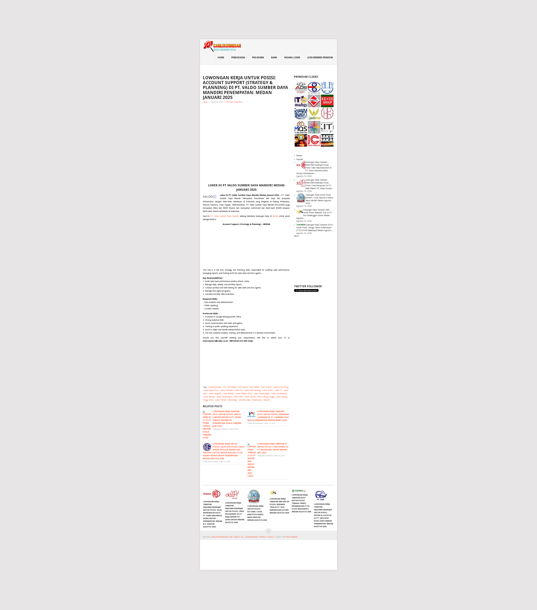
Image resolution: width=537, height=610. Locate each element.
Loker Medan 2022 (244, 393)
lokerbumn (256, 400)
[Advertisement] (84, 19)
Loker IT (278, 390)
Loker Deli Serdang (252, 390)
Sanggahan (251, 537)
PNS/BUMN (258, 57)
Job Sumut (243, 387)
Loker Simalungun (224, 397)
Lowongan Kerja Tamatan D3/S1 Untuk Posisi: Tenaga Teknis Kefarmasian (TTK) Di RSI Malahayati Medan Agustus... (314, 227)
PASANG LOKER (292, 57)
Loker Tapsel (249, 397)
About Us (238, 537)
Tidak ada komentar (220, 429)
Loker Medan (228, 393)
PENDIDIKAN (238, 57)
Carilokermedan (214, 387)
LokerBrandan (244, 400)
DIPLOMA (229, 102)
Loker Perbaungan (261, 393)
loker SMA (238, 397)
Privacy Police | (267, 537)
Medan (275, 216)
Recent (299, 155)
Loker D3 (238, 390)
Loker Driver (267, 390)
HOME (221, 57)
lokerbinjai (232, 400)
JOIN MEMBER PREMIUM (320, 57)
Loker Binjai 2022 (210, 390)
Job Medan (232, 387)
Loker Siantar (209, 397)
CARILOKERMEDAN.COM (221, 537)
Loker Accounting (280, 387)
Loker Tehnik (220, 400)
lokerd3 (266, 400)
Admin (205, 102)
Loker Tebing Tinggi (265, 397)
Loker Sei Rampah (279, 393)
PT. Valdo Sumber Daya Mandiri (224, 216)
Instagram (291, 537)
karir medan (254, 387)
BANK (274, 57)
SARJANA (237, 102)
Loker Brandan (226, 390)
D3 (224, 387)
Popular (299, 159)
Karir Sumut (266, 387)
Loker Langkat (215, 393)
